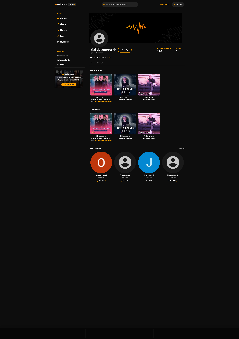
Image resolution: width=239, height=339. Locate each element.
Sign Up (161, 4)
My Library (64, 42)
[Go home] (61, 4)
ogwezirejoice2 (101, 175)
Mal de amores (101, 97)
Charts (63, 24)
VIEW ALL (182, 148)
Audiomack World (63, 56)
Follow (125, 50)
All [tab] (91, 63)
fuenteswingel (125, 175)
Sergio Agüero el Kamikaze (103, 101)
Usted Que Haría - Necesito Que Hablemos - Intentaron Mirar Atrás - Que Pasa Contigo (101, 100)
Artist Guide (61, 64)
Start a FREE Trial (69, 84)
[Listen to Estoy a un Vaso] (149, 84)
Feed (62, 36)
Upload (179, 4)
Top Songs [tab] (99, 63)
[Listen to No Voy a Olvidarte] (125, 84)
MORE (109, 57)
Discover (63, 18)
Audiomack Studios (63, 60)
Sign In (167, 4)
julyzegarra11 (149, 175)
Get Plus (72, 4)
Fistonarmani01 (172, 175)
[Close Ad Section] (81, 72)
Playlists (63, 30)
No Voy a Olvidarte (125, 100)
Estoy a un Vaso (148, 100)
